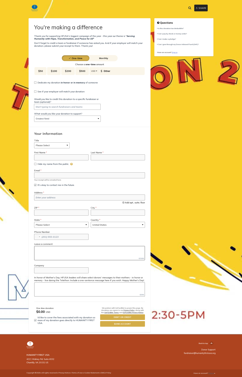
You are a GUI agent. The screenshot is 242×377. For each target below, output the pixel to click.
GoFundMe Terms (111, 312)
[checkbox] (66, 82)
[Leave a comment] (89, 253)
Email (37, 170)
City (93, 207)
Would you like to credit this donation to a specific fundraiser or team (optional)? (66, 100)
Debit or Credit (122, 317)
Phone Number (42, 232)
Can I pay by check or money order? (172, 34)
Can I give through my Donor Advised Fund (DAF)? (178, 44)
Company (39, 265)
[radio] (77, 58)
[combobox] (65, 119)
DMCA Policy (106, 373)
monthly (103, 58)
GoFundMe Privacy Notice (133, 312)
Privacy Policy (129, 310)
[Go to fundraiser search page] (189, 8)
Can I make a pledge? (167, 39)
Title (36, 140)
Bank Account (122, 324)
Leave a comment (43, 244)
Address (38, 192)
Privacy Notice (64, 373)
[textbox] (67, 107)
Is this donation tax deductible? (171, 28)
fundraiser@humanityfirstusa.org (200, 353)
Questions (166, 22)
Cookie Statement (91, 373)
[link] (35, 8)
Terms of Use (77, 373)
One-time (77, 58)
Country (95, 219)
